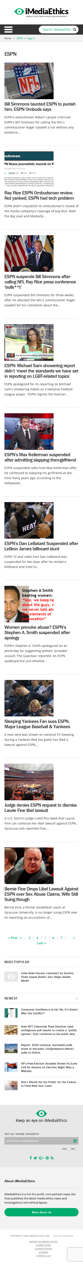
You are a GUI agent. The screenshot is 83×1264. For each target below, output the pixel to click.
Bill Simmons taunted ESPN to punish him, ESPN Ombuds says (39, 106)
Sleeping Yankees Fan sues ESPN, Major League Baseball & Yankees (37, 724)
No (73, 1148)
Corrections (43, 1245)
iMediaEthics (41, 12)
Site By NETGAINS (63, 1235)
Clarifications (43, 1248)
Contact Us (43, 1255)
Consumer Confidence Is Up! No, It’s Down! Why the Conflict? (49, 1011)
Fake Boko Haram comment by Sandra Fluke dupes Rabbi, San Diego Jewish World (47, 977)
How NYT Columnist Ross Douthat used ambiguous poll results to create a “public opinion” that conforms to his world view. (49, 1030)
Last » (41, 943)
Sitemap (43, 1252)
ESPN (20, 38)
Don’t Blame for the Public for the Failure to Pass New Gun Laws (48, 1084)
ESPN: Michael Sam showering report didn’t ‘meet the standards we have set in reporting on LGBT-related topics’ (41, 371)
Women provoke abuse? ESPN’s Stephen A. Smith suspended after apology (37, 632)
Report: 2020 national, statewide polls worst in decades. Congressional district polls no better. (47, 1048)
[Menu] (8, 29)
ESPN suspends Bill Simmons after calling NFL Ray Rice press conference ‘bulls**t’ (40, 282)
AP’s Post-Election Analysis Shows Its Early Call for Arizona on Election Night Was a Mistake (49, 1067)
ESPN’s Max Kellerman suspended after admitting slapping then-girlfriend (40, 457)
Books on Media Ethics (43, 1241)
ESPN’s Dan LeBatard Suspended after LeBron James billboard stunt (41, 546)
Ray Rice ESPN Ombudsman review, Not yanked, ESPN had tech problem (39, 195)
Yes (64, 1148)
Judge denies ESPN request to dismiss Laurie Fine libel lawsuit (40, 807)
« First (12, 938)
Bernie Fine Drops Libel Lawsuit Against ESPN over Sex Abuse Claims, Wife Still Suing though (41, 894)
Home (7, 38)
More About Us (41, 1212)
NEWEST (10, 998)
